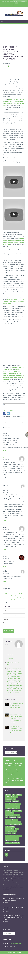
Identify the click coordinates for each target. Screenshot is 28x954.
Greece (15, 678)
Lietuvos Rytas (9, 824)
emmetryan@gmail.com (15, 943)
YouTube (7, 796)
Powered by (8, 410)
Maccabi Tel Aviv (9, 806)
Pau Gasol (17, 815)
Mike (5, 457)
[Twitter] (16, 5)
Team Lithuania (12, 817)
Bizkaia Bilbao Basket (15, 668)
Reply (4, 451)
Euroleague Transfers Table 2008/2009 (13, 907)
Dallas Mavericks (14, 840)
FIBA (5, 1)
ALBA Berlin (15, 838)
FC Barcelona (18, 675)
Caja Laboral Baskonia (10, 822)
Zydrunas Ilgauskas (15, 692)
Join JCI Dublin (18, 952)
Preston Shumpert (11, 688)
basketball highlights (17, 835)
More (8, 662)
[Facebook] (11, 5)
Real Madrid (18, 794)
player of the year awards (16, 687)
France (14, 833)
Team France (15, 819)
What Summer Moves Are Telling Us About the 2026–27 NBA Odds (16, 705)
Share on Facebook (4, 413)
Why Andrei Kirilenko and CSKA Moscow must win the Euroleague (13, 899)
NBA (8, 685)
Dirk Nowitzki (10, 673)
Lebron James (18, 681)
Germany (19, 810)
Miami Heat (17, 683)
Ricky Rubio (17, 806)
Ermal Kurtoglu (10, 675)
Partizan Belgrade (9, 815)
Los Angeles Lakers (10, 808)
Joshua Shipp (15, 680)
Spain (19, 690)
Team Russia (8, 838)
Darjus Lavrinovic (17, 671)
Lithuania (17, 808)
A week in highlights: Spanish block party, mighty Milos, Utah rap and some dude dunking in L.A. (13, 917)
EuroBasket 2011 (15, 842)
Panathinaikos (15, 801)
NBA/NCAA (16, 1)
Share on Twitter (8, 413)
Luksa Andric (10, 683)
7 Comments (10, 658)
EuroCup (7, 840)
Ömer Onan (13, 685)
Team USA (8, 842)
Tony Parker (8, 833)
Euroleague (8, 819)
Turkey (18, 817)
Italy (7, 817)
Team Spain (8, 810)
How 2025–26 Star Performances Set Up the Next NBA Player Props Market (16, 729)
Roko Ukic (19, 688)
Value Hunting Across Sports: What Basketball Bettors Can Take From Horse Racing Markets (16, 717)
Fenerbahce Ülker (11, 676)
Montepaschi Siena (10, 812)
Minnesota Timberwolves (11, 831)
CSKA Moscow (14, 796)
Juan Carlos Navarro (10, 826)
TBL (8, 692)
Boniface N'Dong (11, 669)
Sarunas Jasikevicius (12, 690)
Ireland (13, 810)
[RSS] (14, 5)
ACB (8, 668)
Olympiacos (8, 801)
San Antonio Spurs (9, 828)
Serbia (16, 828)
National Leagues (22, 1)
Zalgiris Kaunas (9, 803)
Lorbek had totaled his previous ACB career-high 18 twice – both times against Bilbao (14, 301)
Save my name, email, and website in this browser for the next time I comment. (13, 626)
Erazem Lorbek (18, 673)
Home (3, 1)
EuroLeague (10, 1)
